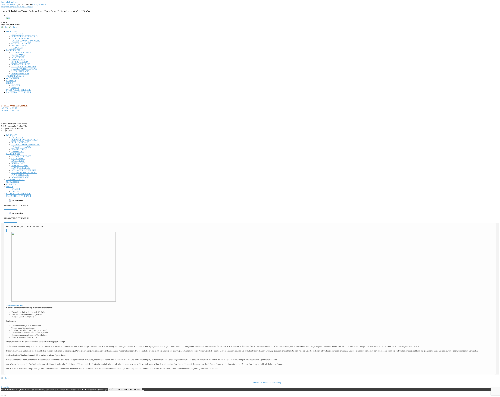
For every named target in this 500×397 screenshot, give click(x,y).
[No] (143, 390)
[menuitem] (11, 31)
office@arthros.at (39, 4)
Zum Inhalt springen (9, 2)
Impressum (257, 383)
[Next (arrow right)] (5, 395)
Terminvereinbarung (9, 4)
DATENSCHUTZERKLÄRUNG (127, 390)
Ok (110, 390)
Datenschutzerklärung (272, 383)
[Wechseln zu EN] (8, 18)
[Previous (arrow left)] (2, 395)
